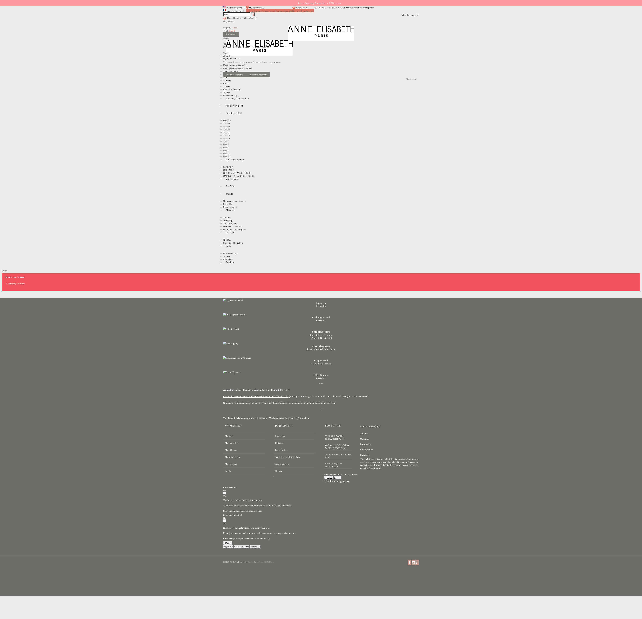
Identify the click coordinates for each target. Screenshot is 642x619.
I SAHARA (228, 166)
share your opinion (365, 7)
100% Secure (321, 375)
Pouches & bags (230, 253)
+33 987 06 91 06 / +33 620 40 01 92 (331, 7)
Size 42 (226, 135)
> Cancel (228, 542)
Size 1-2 (227, 153)
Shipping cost (321, 332)
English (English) (234, 7)
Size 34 (226, 123)
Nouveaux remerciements (234, 201)
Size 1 (226, 141)
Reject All (328, 477)
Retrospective (366, 449)
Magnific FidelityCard (233, 242)
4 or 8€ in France (321, 335)
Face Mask (228, 259)
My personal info (232, 457)
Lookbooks (365, 444)
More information (332, 474)
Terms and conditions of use (287, 457)
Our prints (364, 438)
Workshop (227, 220)
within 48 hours (321, 363)
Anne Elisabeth (230, 223)
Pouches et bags (230, 95)
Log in (228, 471)
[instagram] (413, 562)
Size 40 (226, 132)
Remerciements (230, 207)
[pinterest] (417, 562)
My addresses (231, 450)
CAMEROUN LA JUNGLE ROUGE (239, 175)
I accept (337, 477)
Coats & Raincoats (231, 89)
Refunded (321, 306)
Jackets (226, 86)
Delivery (279, 443)
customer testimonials (233, 226)
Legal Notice (281, 450)
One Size (227, 120)
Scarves (226, 92)
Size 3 (226, 147)
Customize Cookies (349, 474)
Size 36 (226, 126)
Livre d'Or (227, 204)
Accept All (255, 546)
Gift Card (227, 239)
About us (227, 217)
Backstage (365, 454)
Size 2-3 (227, 156)
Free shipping (321, 346)
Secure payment (282, 464)
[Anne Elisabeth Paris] (321, 36)
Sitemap (278, 471)
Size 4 (226, 150)
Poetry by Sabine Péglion (234, 229)
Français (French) (233, 10)
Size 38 (226, 129)
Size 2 (226, 144)
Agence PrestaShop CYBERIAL (261, 562)
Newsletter (352, 7)
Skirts (225, 77)
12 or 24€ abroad (321, 338)
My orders (229, 436)
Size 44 (226, 138)
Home (4, 270)
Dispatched (321, 360)
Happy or (321, 303)
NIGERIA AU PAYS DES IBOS (236, 172)
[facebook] (409, 562)
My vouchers (231, 464)
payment (321, 378)
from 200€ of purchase (321, 349)
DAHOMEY (228, 169)
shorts (226, 83)
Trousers (227, 80)
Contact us (280, 436)
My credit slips (231, 443)
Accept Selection (241, 546)
